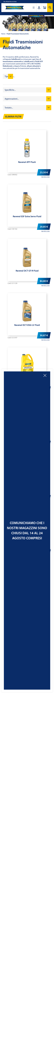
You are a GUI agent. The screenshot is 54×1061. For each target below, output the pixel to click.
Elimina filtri (13, 116)
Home (3, 34)
